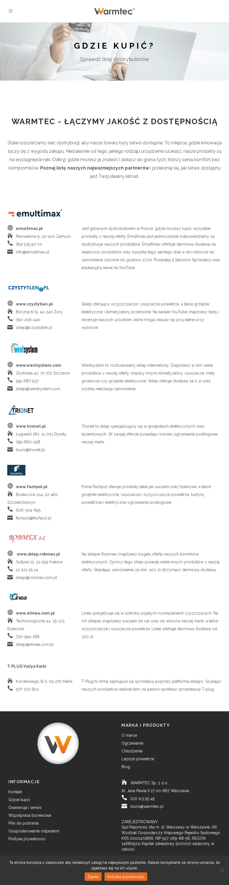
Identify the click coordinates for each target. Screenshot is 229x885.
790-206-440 (28, 319)
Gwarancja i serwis (25, 807)
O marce (129, 735)
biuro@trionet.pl (30, 450)
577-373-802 (27, 689)
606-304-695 (28, 510)
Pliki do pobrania (23, 823)
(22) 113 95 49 (142, 798)
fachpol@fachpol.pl (33, 518)
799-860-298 (28, 442)
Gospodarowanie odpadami (33, 831)
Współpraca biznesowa (29, 815)
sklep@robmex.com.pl (36, 577)
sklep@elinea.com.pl (35, 644)
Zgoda (93, 876)
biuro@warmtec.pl (147, 806)
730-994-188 (27, 636)
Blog (125, 766)
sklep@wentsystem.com (38, 389)
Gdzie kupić (19, 799)
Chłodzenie (131, 751)
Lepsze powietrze (137, 759)
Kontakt (15, 792)
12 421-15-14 (27, 570)
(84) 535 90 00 (29, 244)
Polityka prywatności (27, 839)
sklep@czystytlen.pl (34, 327)
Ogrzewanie (132, 743)
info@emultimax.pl (32, 252)
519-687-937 (27, 381)
